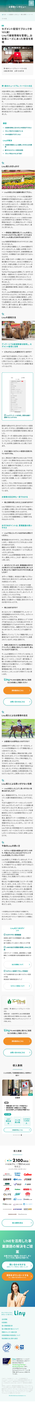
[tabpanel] (17, 1107)
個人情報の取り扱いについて (10, 1329)
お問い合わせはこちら (17, 702)
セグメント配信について (17, 986)
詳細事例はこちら (17, 1130)
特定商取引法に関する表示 (10, 1338)
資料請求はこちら (17, 690)
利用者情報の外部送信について (11, 1335)
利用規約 (4, 1322)
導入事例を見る (17, 1223)
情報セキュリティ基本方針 (9, 1332)
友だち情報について (17, 964)
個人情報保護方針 (7, 1326)
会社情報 (4, 1319)
